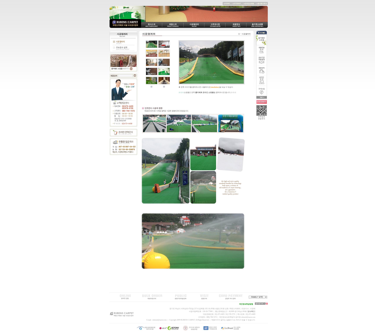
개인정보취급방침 (246, 304)
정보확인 (251, 311)
